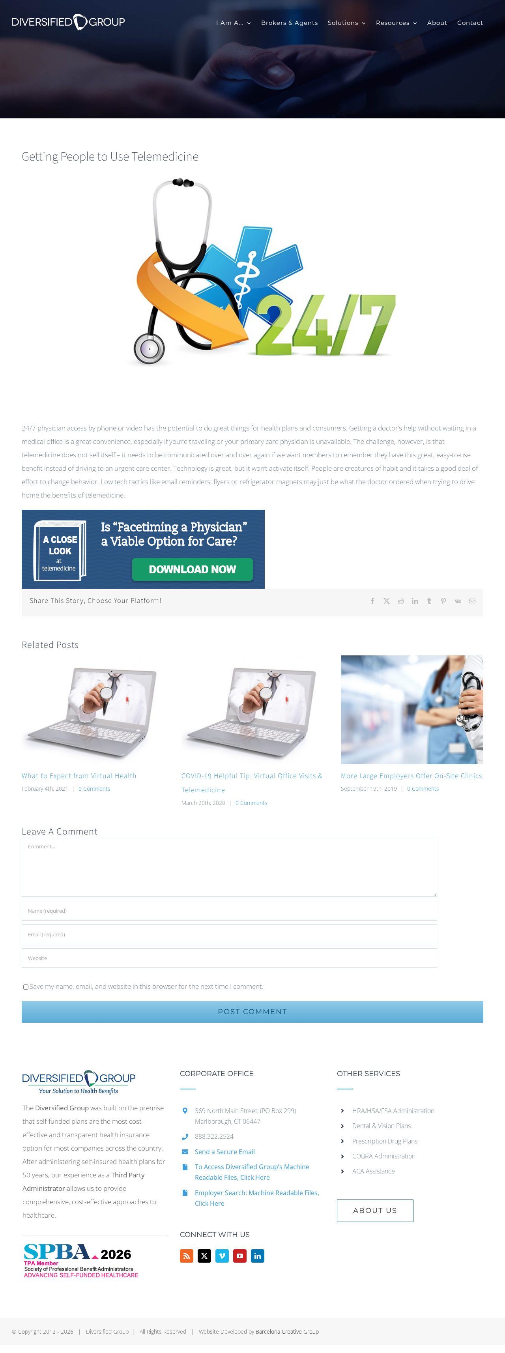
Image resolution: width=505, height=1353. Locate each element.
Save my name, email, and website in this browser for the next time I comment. (147, 986)
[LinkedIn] (257, 1256)
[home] (78, 1076)
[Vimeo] (222, 1256)
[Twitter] (204, 1256)
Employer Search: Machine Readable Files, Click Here (257, 1198)
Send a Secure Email (225, 1151)
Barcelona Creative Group (287, 1331)
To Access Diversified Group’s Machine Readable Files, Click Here (252, 1172)
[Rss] (186, 1256)
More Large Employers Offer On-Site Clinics (411, 776)
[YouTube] (240, 1256)
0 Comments (94, 788)
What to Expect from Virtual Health (79, 776)
